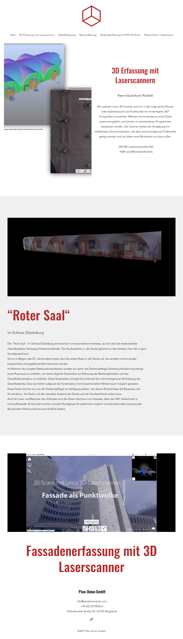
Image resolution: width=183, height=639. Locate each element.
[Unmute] (18, 291)
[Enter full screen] (170, 291)
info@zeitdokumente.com (92, 601)
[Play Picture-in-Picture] (164, 291)
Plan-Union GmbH (92, 591)
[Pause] (12, 291)
